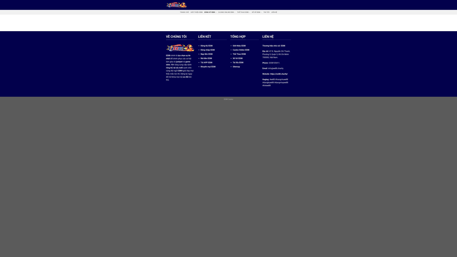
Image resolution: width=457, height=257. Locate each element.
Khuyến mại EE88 (208, 67)
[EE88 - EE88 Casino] (176, 5)
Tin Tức (266, 12)
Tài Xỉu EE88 (238, 62)
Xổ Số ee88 (256, 12)
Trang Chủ (184, 12)
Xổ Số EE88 (238, 58)
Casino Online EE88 (241, 50)
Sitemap (236, 67)
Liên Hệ (274, 12)
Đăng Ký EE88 (207, 46)
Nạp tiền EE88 (207, 54)
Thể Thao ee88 (242, 12)
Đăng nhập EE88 (208, 50)
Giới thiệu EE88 (239, 46)
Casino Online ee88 (226, 12)
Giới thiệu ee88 (197, 12)
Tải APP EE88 (206, 62)
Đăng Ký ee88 (209, 12)
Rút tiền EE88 (206, 58)
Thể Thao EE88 (239, 54)
